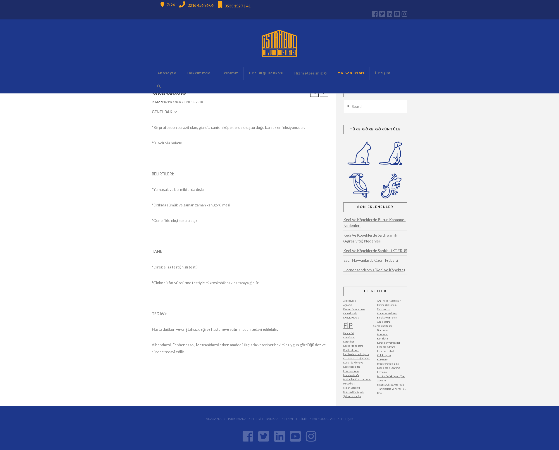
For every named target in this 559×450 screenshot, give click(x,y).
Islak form (382, 334)
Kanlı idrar (349, 337)
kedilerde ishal (385, 351)
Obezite (381, 380)
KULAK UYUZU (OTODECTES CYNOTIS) (358, 358)
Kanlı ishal (382, 338)
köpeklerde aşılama (388, 363)
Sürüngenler (386, 175)
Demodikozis (350, 313)
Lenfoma (382, 371)
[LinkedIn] (389, 14)
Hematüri (348, 333)
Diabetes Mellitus (387, 313)
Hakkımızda (237, 419)
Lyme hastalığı (351, 375)
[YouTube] (397, 14)
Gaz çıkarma (383, 321)
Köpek (159, 102)
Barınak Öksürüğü (387, 304)
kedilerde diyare (386, 346)
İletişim (346, 419)
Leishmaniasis (351, 371)
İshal (379, 392)
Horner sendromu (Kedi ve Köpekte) (374, 269)
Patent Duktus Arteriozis (390, 384)
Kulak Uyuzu (384, 355)
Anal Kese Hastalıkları (389, 300)
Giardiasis (382, 330)
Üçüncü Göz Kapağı (353, 392)
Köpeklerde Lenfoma (388, 367)
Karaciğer (348, 341)
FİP (348, 325)
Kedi (347, 142)
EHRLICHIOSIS (351, 317)
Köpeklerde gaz (351, 366)
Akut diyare (349, 300)
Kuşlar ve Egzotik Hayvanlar (358, 179)
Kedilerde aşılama (353, 345)
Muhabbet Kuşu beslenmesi (358, 379)
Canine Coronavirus (354, 309)
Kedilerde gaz (351, 350)
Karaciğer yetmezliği (388, 342)
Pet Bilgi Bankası (265, 419)
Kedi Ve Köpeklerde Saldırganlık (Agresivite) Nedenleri (370, 238)
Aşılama (347, 304)
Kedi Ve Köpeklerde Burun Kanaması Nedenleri (374, 222)
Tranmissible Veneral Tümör (392, 388)
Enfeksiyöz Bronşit (387, 317)
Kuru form (382, 359)
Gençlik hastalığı (382, 325)
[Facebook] (375, 14)
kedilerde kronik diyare (356, 354)
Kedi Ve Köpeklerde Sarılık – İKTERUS (375, 250)
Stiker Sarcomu (351, 387)
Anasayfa (214, 419)
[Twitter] (382, 14)
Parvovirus (349, 383)
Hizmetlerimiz (296, 419)
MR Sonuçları (323, 419)
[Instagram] (404, 14)
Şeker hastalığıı (352, 396)
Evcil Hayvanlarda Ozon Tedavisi (370, 260)
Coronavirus (383, 309)
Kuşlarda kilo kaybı (353, 362)
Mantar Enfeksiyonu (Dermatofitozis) (392, 376)
